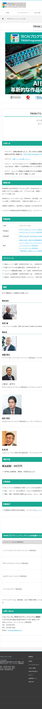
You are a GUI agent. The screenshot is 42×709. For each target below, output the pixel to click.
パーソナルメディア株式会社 (28, 245)
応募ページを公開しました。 (21, 159)
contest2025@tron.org (15, 630)
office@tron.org (9, 669)
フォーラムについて (22, 12)
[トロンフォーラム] (14, 7)
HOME (7, 12)
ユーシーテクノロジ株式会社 (28, 248)
